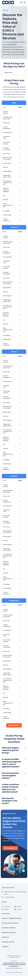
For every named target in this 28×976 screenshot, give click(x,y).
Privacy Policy (18, 972)
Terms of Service (10, 972)
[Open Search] (21, 2)
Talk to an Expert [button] (13, 725)
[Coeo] (9, 2)
